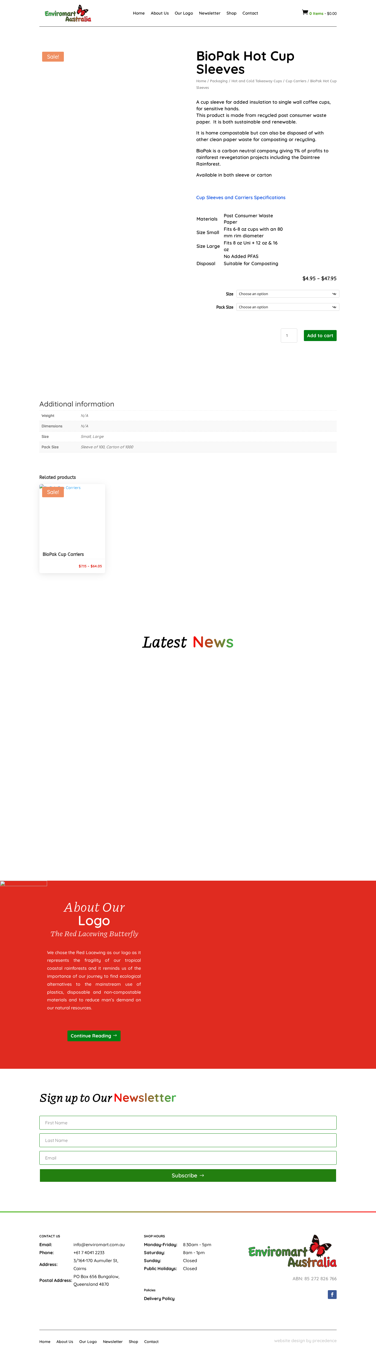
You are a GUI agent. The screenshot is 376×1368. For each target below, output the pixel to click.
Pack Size (224, 307)
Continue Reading (91, 1036)
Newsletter (209, 13)
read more (59, 718)
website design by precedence (305, 1340)
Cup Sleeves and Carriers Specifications (241, 197)
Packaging (219, 81)
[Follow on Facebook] (332, 1294)
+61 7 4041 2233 (88, 1252)
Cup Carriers (296, 81)
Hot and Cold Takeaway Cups (256, 81)
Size (229, 294)
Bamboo (52, 757)
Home (139, 13)
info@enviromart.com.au (99, 1244)
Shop (231, 13)
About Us (160, 13)
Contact (250, 13)
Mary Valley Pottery (65, 698)
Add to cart (320, 335)
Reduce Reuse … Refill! (66, 816)
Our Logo (184, 13)
